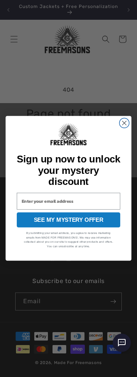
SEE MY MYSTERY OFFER (68, 220)
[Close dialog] (124, 123)
